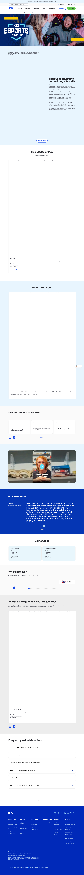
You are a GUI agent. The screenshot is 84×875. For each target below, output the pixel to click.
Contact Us (22, 833)
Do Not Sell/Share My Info (33, 867)
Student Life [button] (36, 8)
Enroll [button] (44, 8)
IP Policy (46, 867)
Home (9, 12)
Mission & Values (57, 827)
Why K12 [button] (20, 8)
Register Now (42, 141)
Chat (21, 831)
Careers (55, 834)
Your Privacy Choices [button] (23, 867)
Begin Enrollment (34, 827)
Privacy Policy (16, 867)
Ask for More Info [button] (23, 826)
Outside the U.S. (34, 829)
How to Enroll (34, 824)
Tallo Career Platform (69, 843)
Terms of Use (10, 867)
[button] (75, 4)
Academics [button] (27, 8)
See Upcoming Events (14, 269)
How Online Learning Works (12, 828)
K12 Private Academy (12, 836)
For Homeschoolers (69, 832)
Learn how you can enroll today (50, 1)
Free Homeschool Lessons (69, 835)
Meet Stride (56, 824)
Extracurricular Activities (15, 12)
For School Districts (69, 838)
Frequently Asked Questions (23, 823)
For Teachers (68, 841)
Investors (56, 832)
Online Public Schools (69, 822)
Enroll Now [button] (71, 8)
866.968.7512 (62, 4)
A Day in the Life (11, 831)
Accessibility (41, 867)
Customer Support (23, 828)
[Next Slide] (14, 437)
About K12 (10, 822)
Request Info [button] (61, 8)
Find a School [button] (45, 822)
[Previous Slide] (10, 437)
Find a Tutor (67, 829)
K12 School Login (69, 4)
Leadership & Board (58, 829)
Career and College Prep (70, 824)
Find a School (52, 8)
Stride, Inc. (56, 822)
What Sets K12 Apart (12, 824)
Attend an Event (11, 833)
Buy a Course (68, 827)
